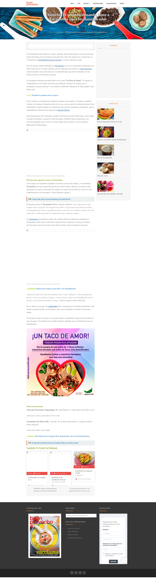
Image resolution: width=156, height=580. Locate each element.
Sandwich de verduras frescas (58, 478)
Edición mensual (72, 535)
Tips (79, 3)
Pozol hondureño (104, 157)
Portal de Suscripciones (75, 538)
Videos (122, 3)
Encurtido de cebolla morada (110, 194)
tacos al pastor (86, 68)
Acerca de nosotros (74, 528)
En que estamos (58, 32)
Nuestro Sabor (98, 3)
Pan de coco (102, 176)
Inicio (72, 3)
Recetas (86, 3)
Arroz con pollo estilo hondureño (111, 139)
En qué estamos (111, 3)
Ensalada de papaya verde (83, 472)
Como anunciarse (73, 531)
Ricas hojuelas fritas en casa (109, 121)
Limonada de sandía (37, 477)
